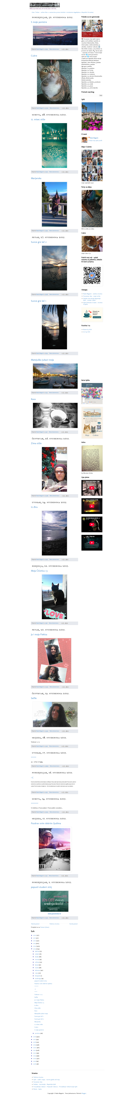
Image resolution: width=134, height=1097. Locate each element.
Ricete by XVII (87, 329)
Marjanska (36, 178)
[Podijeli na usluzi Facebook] (66, 49)
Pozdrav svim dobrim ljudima (46, 823)
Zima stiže (36, 443)
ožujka (37, 957)
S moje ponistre (39, 22)
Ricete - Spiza (37, 1089)
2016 (34, 1037)
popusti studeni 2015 (41, 887)
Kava (33, 399)
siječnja (37, 951)
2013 (34, 943)
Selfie (34, 698)
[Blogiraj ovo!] (63, 49)
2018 (34, 1042)
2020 (35, 1047)
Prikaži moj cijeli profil (95, 140)
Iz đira (34, 507)
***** (33, 757)
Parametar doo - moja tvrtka (91, 296)
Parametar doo (37, 1082)
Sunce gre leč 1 (38, 300)
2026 (35, 1064)
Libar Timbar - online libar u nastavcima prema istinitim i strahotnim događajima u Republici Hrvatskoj (62, 12)
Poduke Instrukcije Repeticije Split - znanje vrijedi (91, 299)
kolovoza (38, 970)
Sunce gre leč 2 (38, 241)
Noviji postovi (35, 924)
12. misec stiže (38, 119)
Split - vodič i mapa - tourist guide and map (46, 1079)
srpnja (37, 967)
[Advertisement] (91, 356)
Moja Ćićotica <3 (39, 570)
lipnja (37, 965)
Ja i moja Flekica (39, 634)
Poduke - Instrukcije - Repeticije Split (44, 1084)
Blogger (84, 1093)
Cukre (34, 55)
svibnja (37, 962)
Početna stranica (54, 924)
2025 (34, 1061)
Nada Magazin (94, 138)
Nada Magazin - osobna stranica (92, 294)
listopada (38, 976)
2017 (34, 1039)
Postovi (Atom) (44, 927)
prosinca (37, 1033)
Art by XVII (86, 332)
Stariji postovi (73, 924)
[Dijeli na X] (65, 49)
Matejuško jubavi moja (42, 359)
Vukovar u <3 (38, 994)
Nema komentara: (54, 49)
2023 (34, 1056)
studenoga (38, 978)
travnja (37, 959)
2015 (34, 949)
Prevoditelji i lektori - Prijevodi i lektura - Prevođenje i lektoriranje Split (55, 1087)
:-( (32, 777)
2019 (34, 1045)
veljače (37, 954)
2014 (34, 946)
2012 (34, 941)
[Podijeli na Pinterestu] (67, 49)
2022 (34, 1053)
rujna (36, 973)
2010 (35, 935)
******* (34, 803)
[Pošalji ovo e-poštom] (62, 49)
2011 (34, 938)
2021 (34, 1050)
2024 (35, 1058)
